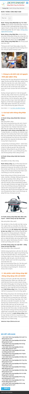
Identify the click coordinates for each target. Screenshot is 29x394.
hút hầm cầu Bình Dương (17, 108)
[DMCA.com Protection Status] (5, 388)
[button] (9, 18)
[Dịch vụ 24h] (13, 3)
